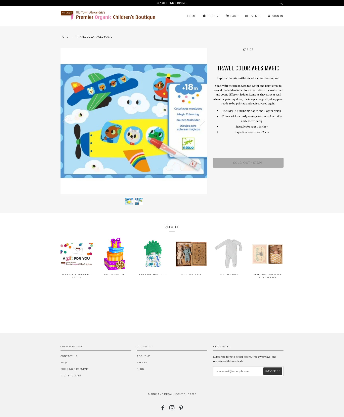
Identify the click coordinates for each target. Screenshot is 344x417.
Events (142, 362)
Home (64, 36)
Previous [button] (67, 121)
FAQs (64, 362)
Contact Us (69, 356)
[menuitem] (191, 16)
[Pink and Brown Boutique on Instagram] (172, 409)
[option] (134, 121)
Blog (140, 369)
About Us (143, 356)
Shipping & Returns (75, 369)
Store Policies (71, 375)
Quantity (248, 141)
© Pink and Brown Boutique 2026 (172, 394)
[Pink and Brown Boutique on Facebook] (163, 409)
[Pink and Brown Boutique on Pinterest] (181, 409)
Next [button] (200, 121)
